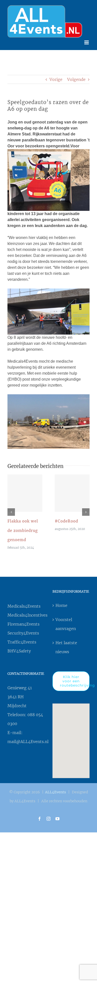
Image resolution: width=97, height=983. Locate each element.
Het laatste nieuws (66, 646)
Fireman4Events (23, 622)
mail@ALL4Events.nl (27, 740)
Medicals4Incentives (26, 613)
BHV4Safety (19, 649)
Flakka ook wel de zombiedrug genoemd (24, 491)
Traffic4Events (21, 640)
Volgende (76, 78)
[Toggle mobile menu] (87, 41)
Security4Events (23, 631)
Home (61, 604)
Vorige (55, 78)
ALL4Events (55, 791)
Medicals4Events (24, 604)
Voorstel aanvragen (65, 623)
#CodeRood (72, 491)
